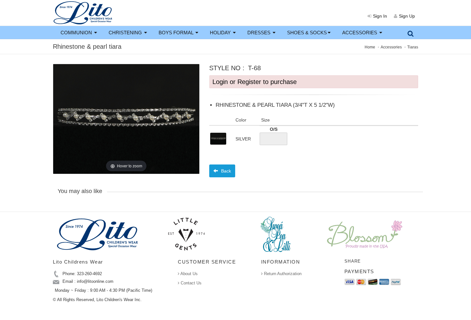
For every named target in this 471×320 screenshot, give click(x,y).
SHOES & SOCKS (307, 32)
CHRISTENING (126, 32)
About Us (188, 273)
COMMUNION (77, 32)
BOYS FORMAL (176, 32)
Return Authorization (282, 273)
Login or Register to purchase (254, 81)
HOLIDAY (221, 32)
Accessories (391, 47)
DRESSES (259, 32)
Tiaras (412, 47)
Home (370, 47)
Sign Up (407, 16)
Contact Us (190, 283)
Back (225, 170)
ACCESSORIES (360, 32)
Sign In (380, 16)
